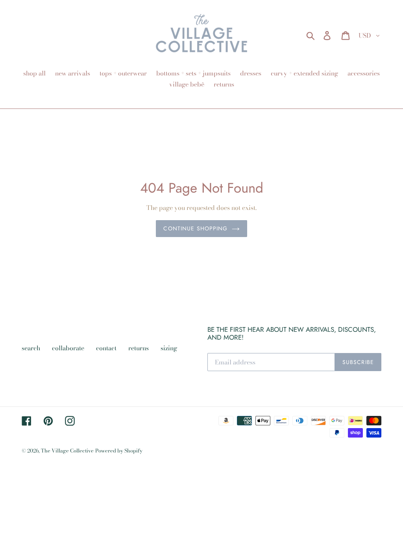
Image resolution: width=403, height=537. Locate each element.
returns (138, 348)
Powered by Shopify (118, 450)
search (31, 348)
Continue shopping (195, 228)
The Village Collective (67, 450)
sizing (169, 348)
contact (106, 348)
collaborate (68, 348)
